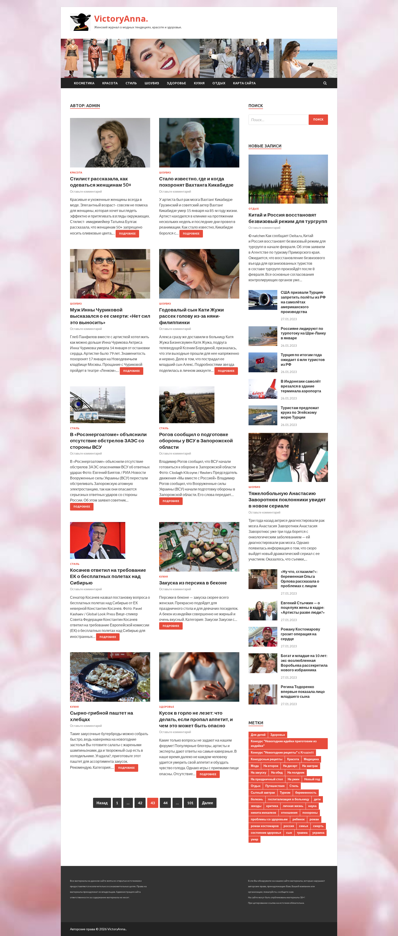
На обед (277, 772)
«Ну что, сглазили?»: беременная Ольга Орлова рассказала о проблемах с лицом (300, 578)
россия (289, 826)
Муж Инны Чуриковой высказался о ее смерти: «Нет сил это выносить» (110, 316)
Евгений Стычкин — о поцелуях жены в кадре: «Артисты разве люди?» (303, 608)
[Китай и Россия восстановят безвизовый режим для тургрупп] (288, 204)
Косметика (84, 83)
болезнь (257, 799)
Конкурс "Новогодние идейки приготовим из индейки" (283, 743)
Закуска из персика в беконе (193, 582)
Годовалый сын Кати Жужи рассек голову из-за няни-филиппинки (191, 316)
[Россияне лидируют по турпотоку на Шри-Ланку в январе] (263, 344)
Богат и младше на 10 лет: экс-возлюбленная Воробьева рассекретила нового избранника (304, 662)
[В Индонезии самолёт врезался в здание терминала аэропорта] (263, 397)
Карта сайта (244, 83)
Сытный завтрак (263, 792)
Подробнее (127, 233)
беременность (305, 792)
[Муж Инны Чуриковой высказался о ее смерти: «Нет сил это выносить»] (110, 275)
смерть (318, 826)
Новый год (312, 779)
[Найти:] (288, 119)
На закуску (258, 772)
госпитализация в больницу (288, 799)
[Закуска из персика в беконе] (199, 548)
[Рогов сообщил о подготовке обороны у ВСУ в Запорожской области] (199, 406)
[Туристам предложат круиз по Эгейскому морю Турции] (263, 424)
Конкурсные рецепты (266, 759)
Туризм (285, 792)
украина (318, 832)
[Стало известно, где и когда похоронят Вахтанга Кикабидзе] (199, 144)
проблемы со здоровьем (269, 819)
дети (317, 799)
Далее (207, 803)
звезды (256, 806)
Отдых (218, 83)
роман (314, 819)
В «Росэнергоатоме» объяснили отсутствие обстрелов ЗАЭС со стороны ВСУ (108, 440)
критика (272, 806)
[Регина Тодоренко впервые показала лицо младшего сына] (263, 703)
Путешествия (275, 786)
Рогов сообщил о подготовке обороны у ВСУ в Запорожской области (196, 440)
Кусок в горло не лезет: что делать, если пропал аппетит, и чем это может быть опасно (196, 719)
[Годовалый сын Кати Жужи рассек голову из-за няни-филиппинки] (199, 275)
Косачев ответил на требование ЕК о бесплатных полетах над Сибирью (108, 576)
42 (140, 803)
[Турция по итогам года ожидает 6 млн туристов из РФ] (263, 371)
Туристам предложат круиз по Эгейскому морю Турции (300, 412)
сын (289, 832)
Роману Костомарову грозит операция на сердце (300, 634)
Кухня (199, 83)
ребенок (299, 819)
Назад (102, 803)
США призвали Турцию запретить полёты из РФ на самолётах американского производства (303, 302)
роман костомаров (265, 826)
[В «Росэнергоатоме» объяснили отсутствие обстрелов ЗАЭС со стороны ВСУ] (110, 406)
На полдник (295, 772)
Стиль (131, 83)
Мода (255, 766)
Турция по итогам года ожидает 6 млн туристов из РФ (303, 359)
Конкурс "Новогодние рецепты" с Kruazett (282, 752)
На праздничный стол (267, 779)
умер (254, 839)
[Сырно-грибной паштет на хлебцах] (110, 678)
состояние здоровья (266, 832)
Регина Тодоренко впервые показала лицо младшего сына (303, 691)
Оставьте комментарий (86, 191)
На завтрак (310, 766)
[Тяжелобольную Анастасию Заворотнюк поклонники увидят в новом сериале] (288, 483)
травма (302, 832)
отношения (289, 812)
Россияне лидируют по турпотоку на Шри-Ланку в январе (303, 333)
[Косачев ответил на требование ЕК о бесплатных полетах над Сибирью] (110, 542)
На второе (270, 766)
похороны (310, 812)
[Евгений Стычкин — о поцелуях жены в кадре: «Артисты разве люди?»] (263, 619)
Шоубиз (152, 83)
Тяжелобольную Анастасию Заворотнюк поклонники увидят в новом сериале (287, 499)
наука (312, 806)
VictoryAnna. (121, 18)
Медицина (311, 759)
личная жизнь (293, 806)
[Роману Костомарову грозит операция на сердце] (263, 645)
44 (165, 803)
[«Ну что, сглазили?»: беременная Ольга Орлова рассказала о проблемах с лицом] (263, 587)
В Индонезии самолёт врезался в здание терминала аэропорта (301, 386)
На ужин (293, 779)
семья (303, 826)
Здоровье (176, 83)
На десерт (290, 766)
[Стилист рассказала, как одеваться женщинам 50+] (110, 144)
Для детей (258, 734)
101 (190, 803)
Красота (110, 83)
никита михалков (263, 812)
